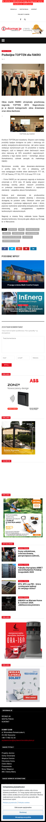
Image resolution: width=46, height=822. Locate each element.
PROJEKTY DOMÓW (23, 14)
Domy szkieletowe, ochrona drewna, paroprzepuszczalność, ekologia (29, 554)
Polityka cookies (24, 802)
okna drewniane (32, 233)
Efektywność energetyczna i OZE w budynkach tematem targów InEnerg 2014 (23, 310)
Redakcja (13, 9)
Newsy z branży (6, 51)
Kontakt (34, 9)
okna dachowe (18, 233)
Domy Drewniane (8, 756)
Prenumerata (7, 766)
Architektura (23, 281)
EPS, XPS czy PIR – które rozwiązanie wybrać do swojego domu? (29, 586)
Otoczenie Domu (8, 761)
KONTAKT (5, 722)
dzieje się (12, 229)
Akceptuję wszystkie (23, 817)
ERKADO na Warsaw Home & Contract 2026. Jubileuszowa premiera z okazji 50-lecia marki (30, 603)
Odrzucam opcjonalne (23, 807)
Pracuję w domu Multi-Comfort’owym (23, 285)
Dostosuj (23, 812)
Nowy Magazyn (8, 769)
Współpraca (24, 9)
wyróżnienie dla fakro (11, 241)
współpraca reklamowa (12, 237)
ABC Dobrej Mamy (9, 772)
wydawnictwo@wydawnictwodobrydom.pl (18, 740)
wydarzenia (27, 237)
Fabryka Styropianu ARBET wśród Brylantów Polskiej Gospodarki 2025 (30, 570)
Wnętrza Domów (8, 758)
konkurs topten (32, 229)
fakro (21, 229)
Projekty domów (8, 753)
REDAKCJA (6, 716)
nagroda (6, 233)
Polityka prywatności (10, 802)
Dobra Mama (7, 764)
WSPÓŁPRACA (8, 719)
